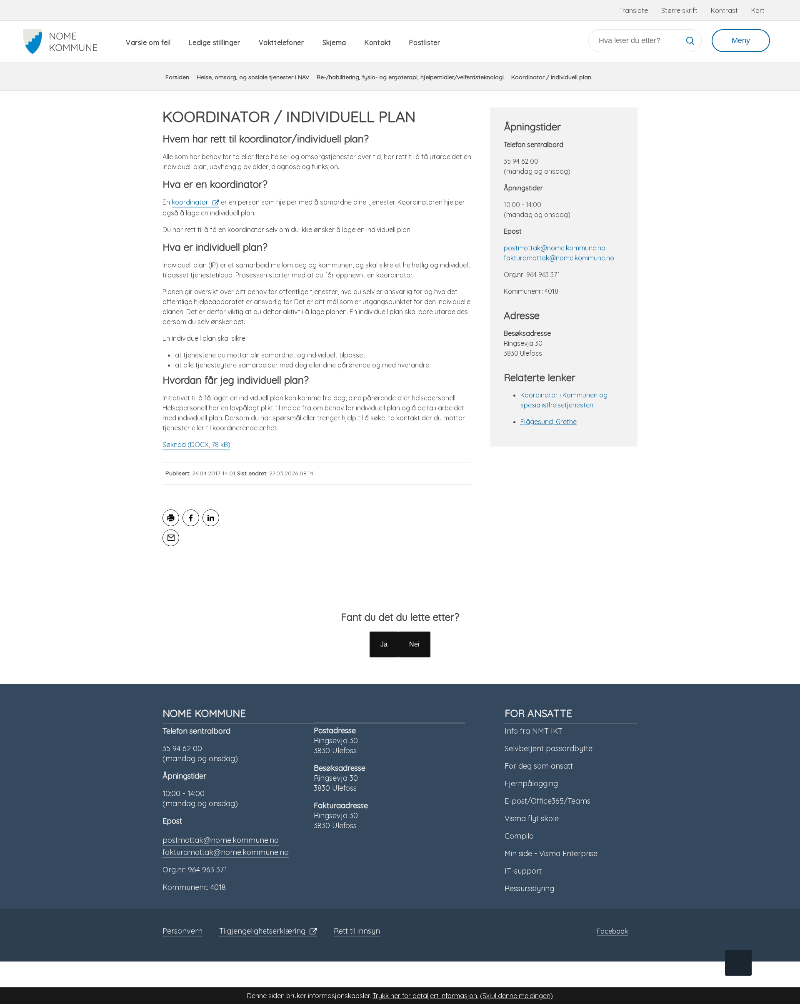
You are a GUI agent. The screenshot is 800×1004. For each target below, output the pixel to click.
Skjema (334, 42)
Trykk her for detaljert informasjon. (425, 996)
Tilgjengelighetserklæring (262, 931)
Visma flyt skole (532, 818)
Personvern (182, 931)
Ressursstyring (529, 888)
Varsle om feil (148, 42)
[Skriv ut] (170, 517)
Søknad (196, 444)
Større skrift (679, 10)
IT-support (523, 871)
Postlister (424, 42)
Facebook (612, 931)
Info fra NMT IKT (533, 731)
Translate (633, 10)
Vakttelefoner (281, 42)
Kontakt (378, 42)
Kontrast (724, 10)
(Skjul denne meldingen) (516, 996)
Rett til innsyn (357, 931)
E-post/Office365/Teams (547, 801)
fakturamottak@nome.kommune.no (559, 258)
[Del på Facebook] (190, 517)
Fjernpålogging (531, 783)
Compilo (519, 836)
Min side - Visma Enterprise (551, 853)
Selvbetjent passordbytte (548, 748)
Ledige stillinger (214, 42)
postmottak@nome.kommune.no (554, 248)
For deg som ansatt (539, 766)
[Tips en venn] (170, 537)
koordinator (190, 202)
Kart (758, 10)
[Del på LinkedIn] (210, 517)
